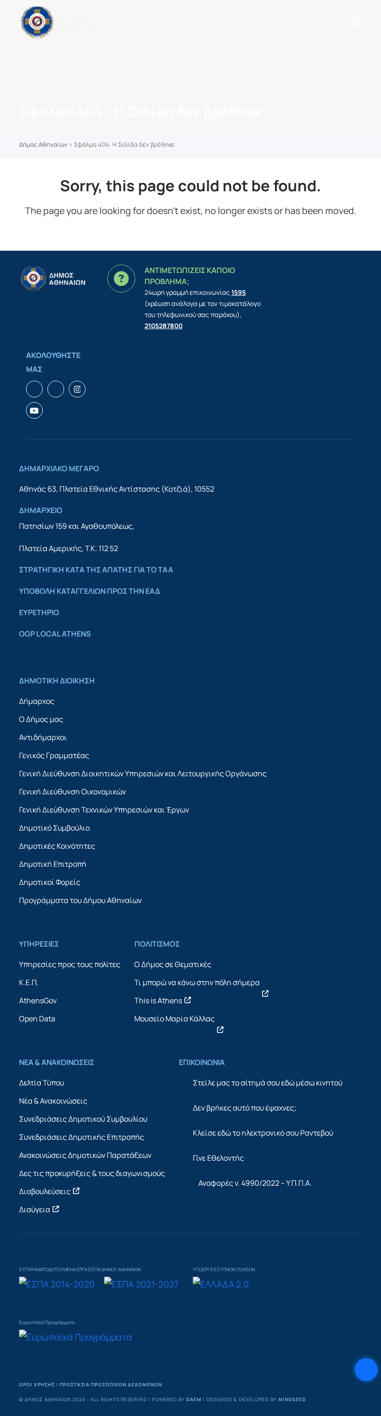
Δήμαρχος (36, 701)
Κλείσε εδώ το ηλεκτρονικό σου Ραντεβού (263, 1133)
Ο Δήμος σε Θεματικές (172, 964)
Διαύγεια (34, 1209)
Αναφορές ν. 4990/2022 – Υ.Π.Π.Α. (255, 1183)
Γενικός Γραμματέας (54, 755)
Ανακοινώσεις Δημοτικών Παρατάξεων (85, 1155)
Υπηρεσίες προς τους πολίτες (69, 964)
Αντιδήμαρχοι (43, 737)
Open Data (37, 1018)
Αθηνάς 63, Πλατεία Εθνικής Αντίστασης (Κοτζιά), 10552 (116, 489)
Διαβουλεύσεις (45, 1191)
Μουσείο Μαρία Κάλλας (174, 1018)
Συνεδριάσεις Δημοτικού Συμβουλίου (83, 1119)
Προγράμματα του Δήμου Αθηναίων (80, 900)
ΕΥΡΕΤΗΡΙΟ (39, 612)
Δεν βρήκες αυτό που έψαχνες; (244, 1108)
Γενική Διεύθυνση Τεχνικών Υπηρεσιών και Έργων (104, 810)
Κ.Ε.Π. (29, 982)
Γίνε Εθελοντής (218, 1158)
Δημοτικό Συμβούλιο (54, 828)
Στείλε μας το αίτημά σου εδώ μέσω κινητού (267, 1083)
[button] (357, 22)
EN (145, 22)
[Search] (161, 22)
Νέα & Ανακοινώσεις (53, 1101)
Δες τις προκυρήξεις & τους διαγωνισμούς (92, 1173)
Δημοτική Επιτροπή (52, 864)
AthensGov (38, 1000)
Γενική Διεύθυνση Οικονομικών (72, 791)
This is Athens (158, 1000)
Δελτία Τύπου (41, 1083)
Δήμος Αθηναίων (43, 144)
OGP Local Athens (55, 634)
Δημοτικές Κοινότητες (57, 846)
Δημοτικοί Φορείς (49, 882)
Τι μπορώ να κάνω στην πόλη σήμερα (197, 982)
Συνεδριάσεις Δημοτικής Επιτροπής (81, 1137)
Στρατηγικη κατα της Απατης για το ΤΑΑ (96, 570)
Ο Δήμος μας (41, 719)
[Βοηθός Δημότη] (366, 1369)
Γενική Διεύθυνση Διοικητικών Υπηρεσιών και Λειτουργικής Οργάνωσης (143, 773)
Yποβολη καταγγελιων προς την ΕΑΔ (89, 591)
